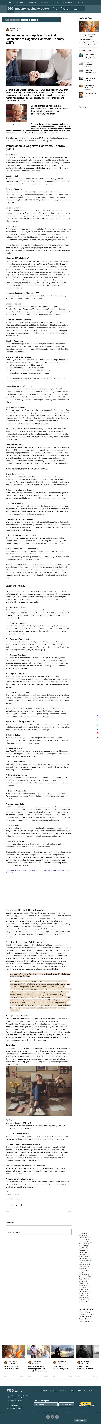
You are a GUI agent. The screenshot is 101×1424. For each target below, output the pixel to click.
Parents (81, 1323)
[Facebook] (97, 716)
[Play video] (39, 887)
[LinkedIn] (97, 729)
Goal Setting (83, 1316)
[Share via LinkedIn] (16, 1205)
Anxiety (81, 1314)
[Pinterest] (97, 733)
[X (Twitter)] (97, 720)
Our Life (81, 1320)
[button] (20, 2)
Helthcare (9, 1194)
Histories (16, 1194)
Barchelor (88, 1314)
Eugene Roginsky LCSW (17, 1392)
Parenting (88, 1320)
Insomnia (88, 1318)
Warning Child (89, 1323)
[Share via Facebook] (7, 1205)
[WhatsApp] (97, 725)
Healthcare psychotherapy (14, 1199)
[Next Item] (96, 26)
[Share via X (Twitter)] (12, 1205)
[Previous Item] (82, 26)
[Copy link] (97, 737)
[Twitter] (52, 1418)
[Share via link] (21, 1205)
